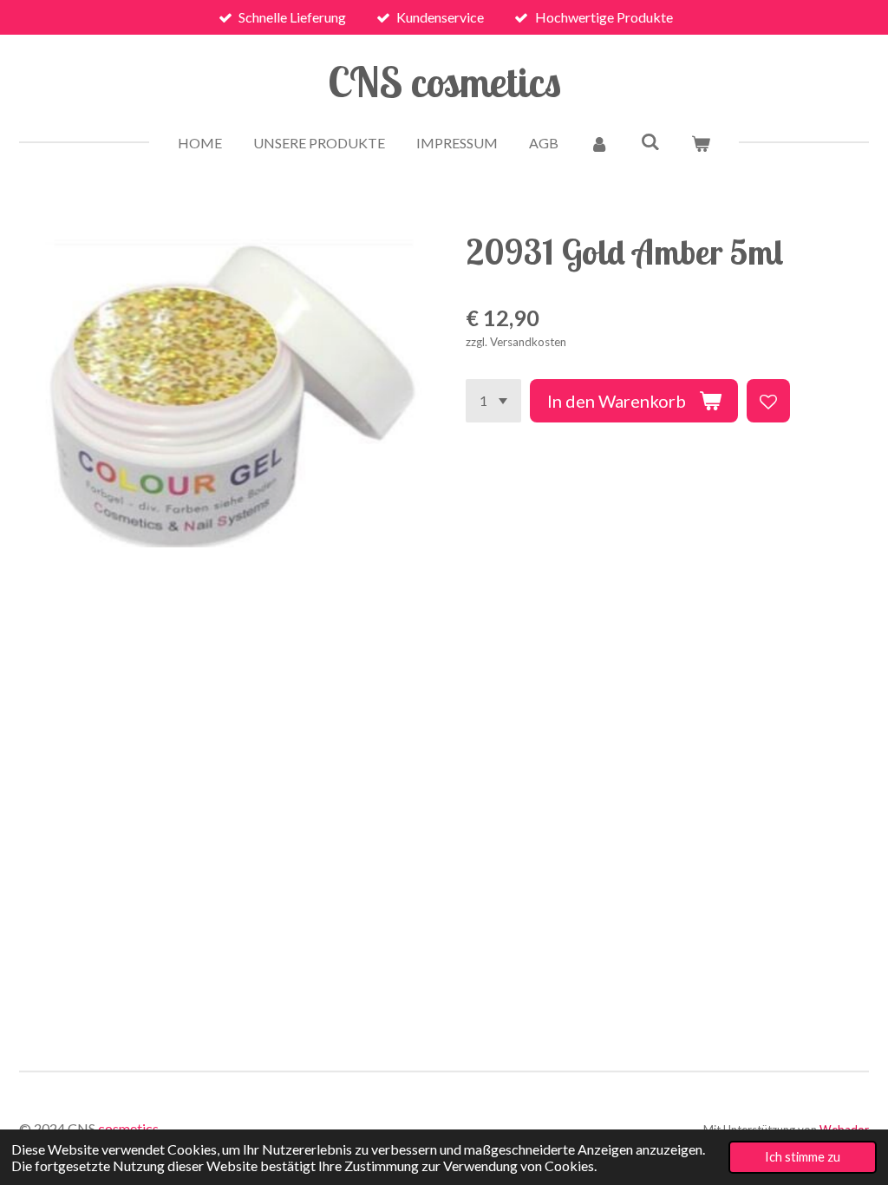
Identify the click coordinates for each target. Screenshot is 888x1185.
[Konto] (599, 143)
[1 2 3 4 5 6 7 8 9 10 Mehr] (493, 400)
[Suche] (649, 141)
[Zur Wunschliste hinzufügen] (768, 400)
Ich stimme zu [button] (802, 1156)
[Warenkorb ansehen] (701, 143)
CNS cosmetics (444, 82)
